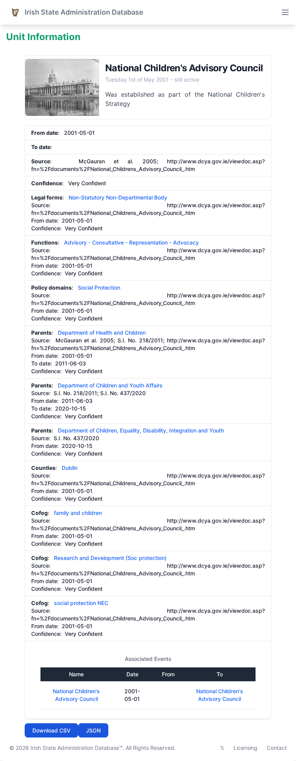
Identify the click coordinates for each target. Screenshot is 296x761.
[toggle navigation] (285, 12)
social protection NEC (81, 603)
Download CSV (51, 730)
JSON (93, 730)
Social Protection (99, 287)
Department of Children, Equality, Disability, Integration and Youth (141, 430)
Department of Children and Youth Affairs (110, 385)
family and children (78, 513)
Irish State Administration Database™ (76, 747)
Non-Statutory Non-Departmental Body (118, 197)
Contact (277, 747)
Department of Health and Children (102, 332)
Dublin (69, 467)
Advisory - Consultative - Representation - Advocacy (131, 242)
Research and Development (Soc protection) (110, 558)
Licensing (245, 747)
